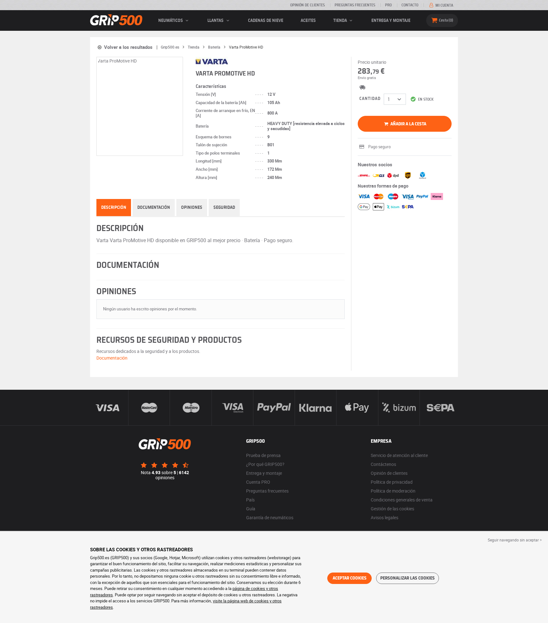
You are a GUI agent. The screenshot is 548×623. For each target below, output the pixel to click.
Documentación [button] (111, 358)
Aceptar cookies (350, 578)
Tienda (340, 20)
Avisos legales (384, 517)
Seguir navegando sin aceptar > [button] (515, 539)
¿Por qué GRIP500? (265, 464)
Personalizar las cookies (407, 578)
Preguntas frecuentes (355, 5)
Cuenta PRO (258, 482)
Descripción (113, 207)
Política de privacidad (392, 482)
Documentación (153, 207)
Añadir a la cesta (407, 124)
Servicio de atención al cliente (399, 455)
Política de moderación (393, 491)
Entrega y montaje (390, 20)
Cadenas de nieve (265, 20)
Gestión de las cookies (392, 509)
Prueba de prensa (263, 455)
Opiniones (191, 207)
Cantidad (370, 98)
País (250, 500)
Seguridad (224, 207)
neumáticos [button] (171, 20)
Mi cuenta (443, 5)
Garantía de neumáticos (269, 517)
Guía (250, 509)
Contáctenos (383, 464)
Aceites (308, 20)
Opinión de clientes (307, 5)
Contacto (409, 5)
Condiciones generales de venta (402, 500)
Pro (388, 5)
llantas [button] (216, 20)
